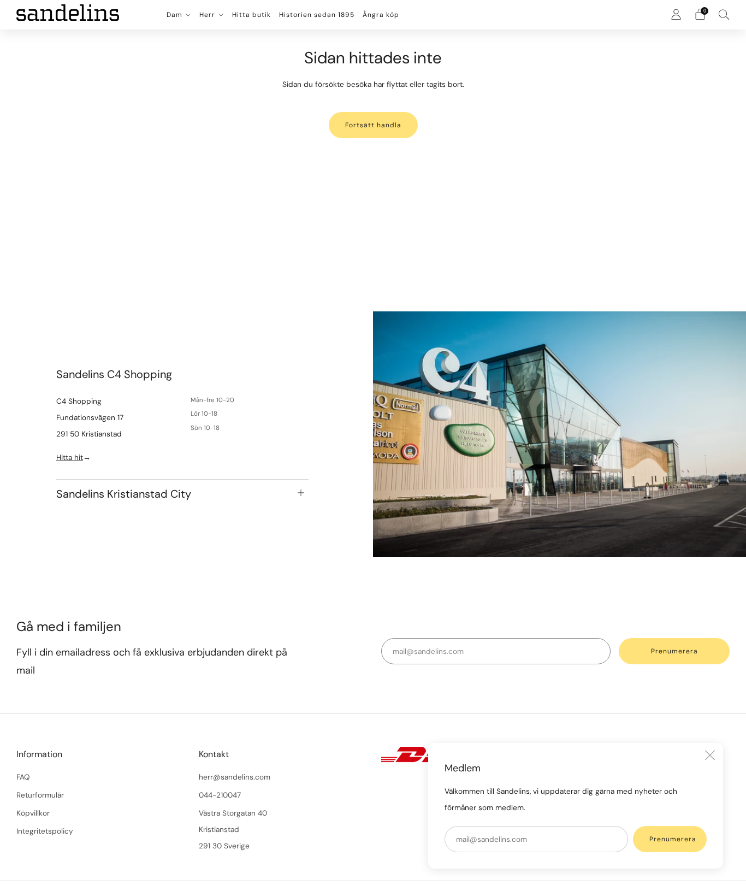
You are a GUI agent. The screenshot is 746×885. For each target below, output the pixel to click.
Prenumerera (672, 839)
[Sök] (724, 14)
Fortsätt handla (373, 125)
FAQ (23, 777)
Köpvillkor (33, 813)
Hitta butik (251, 14)
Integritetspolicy (44, 831)
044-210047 (220, 795)
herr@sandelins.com (234, 777)
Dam (174, 14)
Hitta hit (69, 458)
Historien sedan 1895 (316, 14)
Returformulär (40, 795)
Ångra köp (381, 14)
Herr (207, 14)
